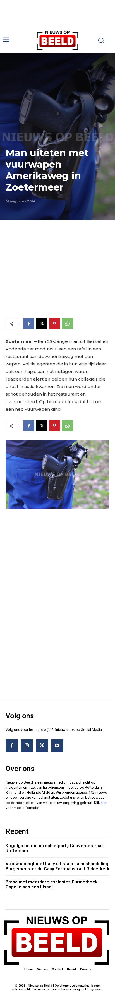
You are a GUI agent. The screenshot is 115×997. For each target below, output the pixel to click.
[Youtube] (57, 745)
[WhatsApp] (67, 323)
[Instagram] (27, 745)
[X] (41, 323)
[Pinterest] (54, 323)
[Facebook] (28, 323)
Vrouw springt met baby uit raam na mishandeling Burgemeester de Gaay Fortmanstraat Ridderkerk (57, 866)
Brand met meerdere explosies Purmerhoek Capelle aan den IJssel (52, 884)
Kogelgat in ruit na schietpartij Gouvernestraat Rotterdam (54, 848)
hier (104, 803)
